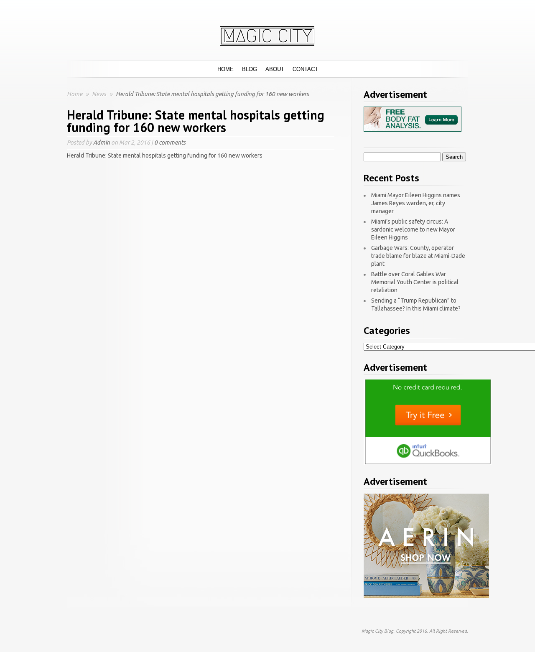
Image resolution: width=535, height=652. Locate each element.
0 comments (170, 142)
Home (225, 69)
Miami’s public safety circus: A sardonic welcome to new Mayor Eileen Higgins (413, 229)
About (274, 69)
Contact (305, 69)
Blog (249, 69)
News (99, 94)
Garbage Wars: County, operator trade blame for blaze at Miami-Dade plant (418, 255)
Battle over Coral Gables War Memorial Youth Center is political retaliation (415, 282)
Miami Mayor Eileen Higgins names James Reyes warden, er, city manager (415, 203)
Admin (101, 142)
